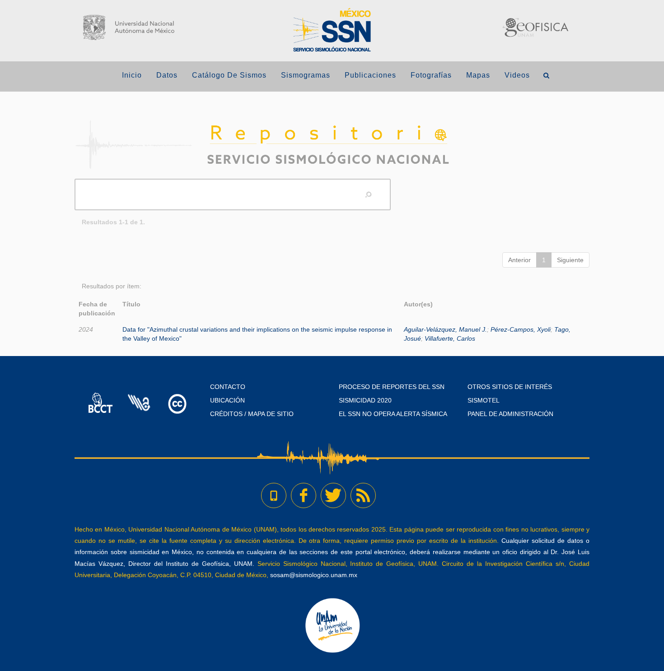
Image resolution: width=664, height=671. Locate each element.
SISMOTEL (484, 400)
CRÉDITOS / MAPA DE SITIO (252, 413)
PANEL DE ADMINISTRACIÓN (510, 413)
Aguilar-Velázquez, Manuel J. (445, 329)
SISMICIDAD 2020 (365, 400)
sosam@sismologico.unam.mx (313, 574)
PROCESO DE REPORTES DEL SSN (391, 386)
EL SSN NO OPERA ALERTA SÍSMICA (393, 413)
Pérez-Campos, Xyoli (521, 329)
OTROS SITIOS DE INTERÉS (510, 386)
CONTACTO (227, 386)
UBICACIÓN (227, 400)
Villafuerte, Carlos (450, 338)
